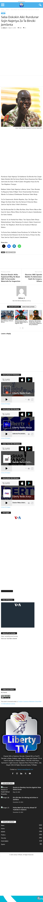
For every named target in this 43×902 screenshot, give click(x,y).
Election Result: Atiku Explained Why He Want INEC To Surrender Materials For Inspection (10, 277)
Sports (3, 844)
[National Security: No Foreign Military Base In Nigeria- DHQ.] (21, 315)
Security (3, 838)
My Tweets (4, 692)
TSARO (13, 252)
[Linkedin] (23, 82)
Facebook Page (7, 591)
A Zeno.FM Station (5, 403)
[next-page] (23, 328)
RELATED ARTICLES (14, 307)
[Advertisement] (21, 52)
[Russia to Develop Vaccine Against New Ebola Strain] (6, 790)
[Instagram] (17, 774)
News (2, 825)
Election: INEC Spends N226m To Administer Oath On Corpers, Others (33, 277)
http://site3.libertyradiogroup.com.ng (22, 300)
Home (2, 9)
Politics (3, 835)
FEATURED (4, 841)
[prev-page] (20, 328)
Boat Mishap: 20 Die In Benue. (7, 321)
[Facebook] (4, 82)
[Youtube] (30, 774)
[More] (35, 82)
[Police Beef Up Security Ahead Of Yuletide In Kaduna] (6, 810)
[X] (10, 82)
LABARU (8, 252)
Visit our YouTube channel (9, 638)
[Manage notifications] (38, 898)
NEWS (3, 832)
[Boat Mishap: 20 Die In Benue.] (7, 315)
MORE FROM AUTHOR (28, 307)
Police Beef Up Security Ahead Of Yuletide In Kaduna (24, 809)
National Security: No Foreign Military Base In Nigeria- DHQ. (21, 322)
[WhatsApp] (17, 82)
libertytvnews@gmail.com (25, 769)
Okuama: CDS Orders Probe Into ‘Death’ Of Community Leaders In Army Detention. (35, 322)
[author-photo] (21, 291)
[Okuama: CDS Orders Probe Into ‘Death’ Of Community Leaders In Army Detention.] (35, 315)
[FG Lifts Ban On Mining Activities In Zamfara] (6, 800)
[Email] (29, 82)
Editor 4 (5, 28)
